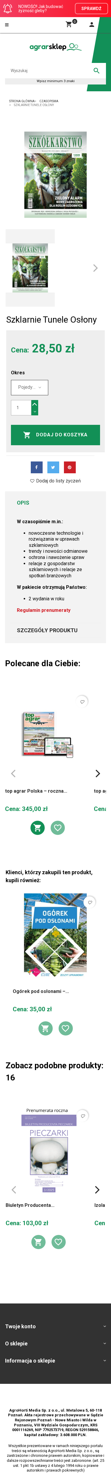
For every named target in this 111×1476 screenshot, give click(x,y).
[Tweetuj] (53, 467)
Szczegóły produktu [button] (47, 630)
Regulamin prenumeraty (43, 610)
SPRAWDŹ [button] (91, 8)
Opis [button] (23, 503)
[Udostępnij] (37, 467)
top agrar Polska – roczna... (36, 791)
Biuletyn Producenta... (30, 1205)
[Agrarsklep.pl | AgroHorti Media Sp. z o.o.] (56, 46)
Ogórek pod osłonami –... (41, 991)
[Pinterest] (70, 467)
